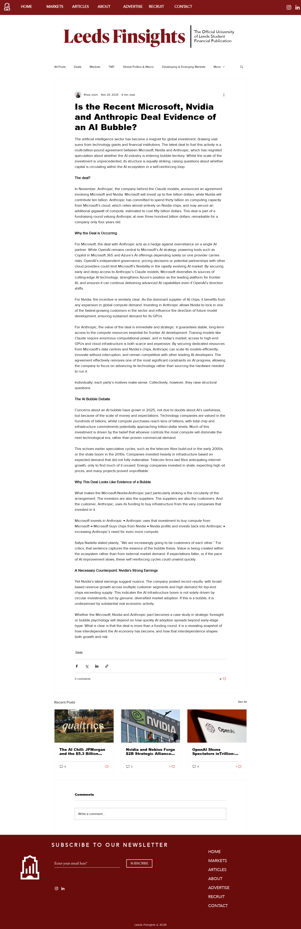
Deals (77, 66)
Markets (95, 66)
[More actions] (223, 94)
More (217, 66)
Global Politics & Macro (138, 66)
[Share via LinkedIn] (97, 666)
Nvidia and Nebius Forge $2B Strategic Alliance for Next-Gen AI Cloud (150, 752)
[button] (241, 66)
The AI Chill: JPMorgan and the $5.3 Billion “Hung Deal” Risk (82, 752)
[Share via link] (107, 666)
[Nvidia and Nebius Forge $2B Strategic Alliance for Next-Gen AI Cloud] (150, 726)
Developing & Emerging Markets (183, 66)
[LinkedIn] (297, 7)
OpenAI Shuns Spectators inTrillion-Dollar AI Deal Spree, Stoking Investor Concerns (213, 752)
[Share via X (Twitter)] (87, 666)
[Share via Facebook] (77, 666)
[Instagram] (289, 7)
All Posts (60, 66)
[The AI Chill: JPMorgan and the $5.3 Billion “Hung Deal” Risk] (84, 726)
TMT (112, 66)
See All (242, 701)
